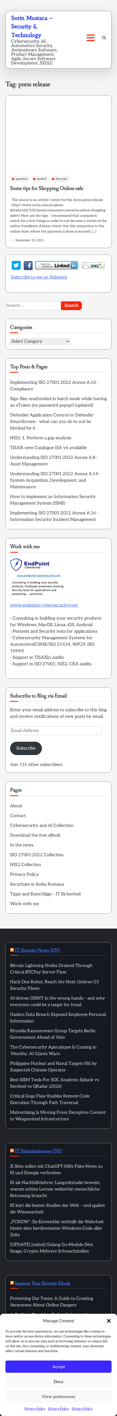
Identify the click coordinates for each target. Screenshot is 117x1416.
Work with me (24, 904)
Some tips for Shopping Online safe (46, 188)
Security (61, 179)
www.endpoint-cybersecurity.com (44, 605)
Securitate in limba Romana (37, 884)
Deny (59, 1381)
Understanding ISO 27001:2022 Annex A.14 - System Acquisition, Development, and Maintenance (55, 480)
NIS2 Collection (25, 864)
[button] (109, 1321)
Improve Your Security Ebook (42, 1283)
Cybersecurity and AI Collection (41, 825)
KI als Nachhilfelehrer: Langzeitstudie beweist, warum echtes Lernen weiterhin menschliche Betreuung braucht (55, 1189)
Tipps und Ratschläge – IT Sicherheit (45, 894)
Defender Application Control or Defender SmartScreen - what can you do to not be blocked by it (52, 422)
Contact (18, 815)
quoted (41, 179)
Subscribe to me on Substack (39, 277)
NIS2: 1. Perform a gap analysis (40, 438)
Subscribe (25, 748)
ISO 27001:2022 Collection (37, 855)
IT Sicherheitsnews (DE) (38, 1151)
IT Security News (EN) (37, 950)
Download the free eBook (35, 835)
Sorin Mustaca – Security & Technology (32, 26)
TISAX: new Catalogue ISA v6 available (48, 447)
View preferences (58, 1396)
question (21, 179)
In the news (21, 845)
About (16, 806)
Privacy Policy (34, 1409)
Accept (58, 1366)
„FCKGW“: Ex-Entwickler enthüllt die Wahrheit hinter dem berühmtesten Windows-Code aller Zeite (57, 1228)
